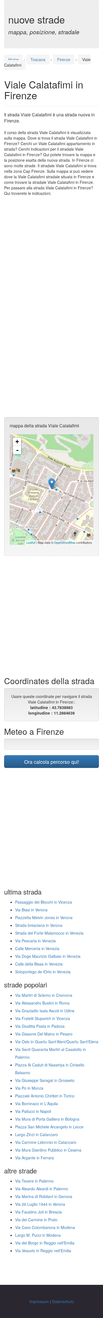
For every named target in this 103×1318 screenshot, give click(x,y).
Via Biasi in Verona (31, 909)
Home (13, 59)
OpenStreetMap (64, 542)
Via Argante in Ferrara (34, 1157)
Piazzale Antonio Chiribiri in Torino (44, 1096)
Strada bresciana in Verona (38, 925)
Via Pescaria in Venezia (35, 940)
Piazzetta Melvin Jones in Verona (44, 917)
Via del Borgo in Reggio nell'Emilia (44, 1243)
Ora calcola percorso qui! (51, 761)
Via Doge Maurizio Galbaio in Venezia (47, 956)
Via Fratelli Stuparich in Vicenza (42, 1018)
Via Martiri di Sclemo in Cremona (43, 995)
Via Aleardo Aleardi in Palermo (41, 1188)
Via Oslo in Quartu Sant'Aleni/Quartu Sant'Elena (56, 1041)
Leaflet (30, 542)
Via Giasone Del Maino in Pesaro (44, 1034)
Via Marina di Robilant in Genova (43, 1196)
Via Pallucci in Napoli (33, 1111)
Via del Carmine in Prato (36, 1219)
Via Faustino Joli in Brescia (38, 1212)
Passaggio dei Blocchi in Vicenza (43, 902)
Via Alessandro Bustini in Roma (42, 1003)
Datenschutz (63, 1301)
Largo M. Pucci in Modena (38, 1235)
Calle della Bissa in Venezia (39, 964)
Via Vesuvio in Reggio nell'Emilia (43, 1250)
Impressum (39, 1301)
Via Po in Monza (29, 1088)
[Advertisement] (51, 253)
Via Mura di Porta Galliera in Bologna (47, 1119)
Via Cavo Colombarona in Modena (45, 1227)
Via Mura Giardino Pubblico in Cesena (48, 1150)
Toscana (37, 59)
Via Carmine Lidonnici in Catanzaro (45, 1142)
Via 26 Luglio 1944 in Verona (40, 1204)
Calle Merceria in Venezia (37, 948)
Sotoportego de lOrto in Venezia (43, 971)
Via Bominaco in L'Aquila (36, 1103)
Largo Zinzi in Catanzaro (36, 1134)
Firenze (63, 59)
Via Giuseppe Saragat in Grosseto (44, 1080)
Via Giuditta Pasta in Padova (40, 1026)
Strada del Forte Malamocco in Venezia (49, 933)
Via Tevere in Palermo (34, 1181)
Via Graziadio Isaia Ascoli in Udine (44, 1010)
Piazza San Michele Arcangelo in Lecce (49, 1126)
